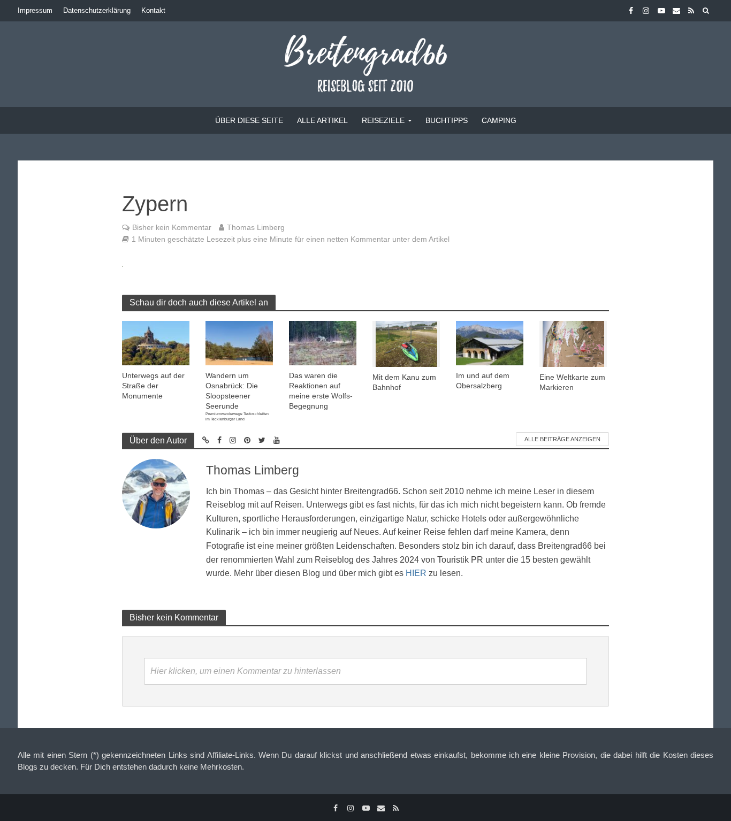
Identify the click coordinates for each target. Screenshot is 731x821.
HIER (416, 573)
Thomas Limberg (256, 227)
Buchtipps (446, 120)
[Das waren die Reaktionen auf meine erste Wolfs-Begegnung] (322, 342)
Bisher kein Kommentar (171, 227)
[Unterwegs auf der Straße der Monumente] (155, 342)
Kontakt (153, 10)
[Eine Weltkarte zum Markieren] (573, 343)
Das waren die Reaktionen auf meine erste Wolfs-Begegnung (321, 390)
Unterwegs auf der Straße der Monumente (153, 385)
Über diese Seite (249, 120)
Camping (499, 120)
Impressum (35, 10)
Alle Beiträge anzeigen (562, 439)
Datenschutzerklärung (97, 10)
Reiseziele (383, 120)
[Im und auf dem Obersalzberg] (489, 342)
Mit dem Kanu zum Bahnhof (404, 382)
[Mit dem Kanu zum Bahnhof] (406, 343)
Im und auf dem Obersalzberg (482, 380)
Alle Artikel (322, 120)
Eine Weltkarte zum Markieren (572, 382)
